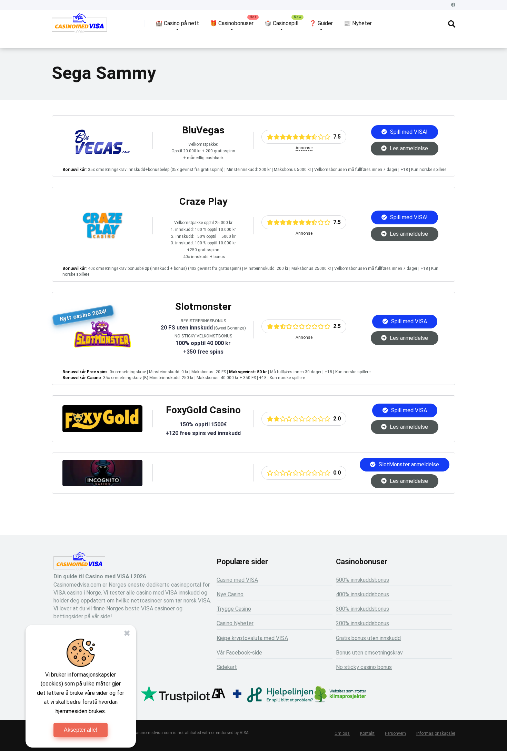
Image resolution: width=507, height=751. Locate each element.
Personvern (395, 733)
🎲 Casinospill (281, 23)
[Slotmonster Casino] (102, 346)
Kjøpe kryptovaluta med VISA (252, 638)
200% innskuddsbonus (362, 623)
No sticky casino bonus (364, 667)
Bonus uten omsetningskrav (369, 652)
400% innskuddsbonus (362, 594)
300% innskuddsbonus (362, 609)
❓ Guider (321, 23)
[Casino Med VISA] (79, 26)
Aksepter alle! (80, 730)
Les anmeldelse (408, 148)
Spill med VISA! (408, 132)
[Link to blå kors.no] (237, 700)
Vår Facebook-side (239, 652)
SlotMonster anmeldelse (408, 464)
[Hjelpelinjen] (280, 700)
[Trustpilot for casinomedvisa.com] (175, 700)
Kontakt (367, 733)
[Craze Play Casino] (102, 237)
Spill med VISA (408, 321)
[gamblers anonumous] (218, 700)
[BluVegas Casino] (102, 152)
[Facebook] (453, 5)
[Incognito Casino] (102, 484)
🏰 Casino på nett (177, 23)
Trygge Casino (234, 609)
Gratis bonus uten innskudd (368, 638)
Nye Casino (230, 594)
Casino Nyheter (235, 623)
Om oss (342, 733)
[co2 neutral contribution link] (340, 695)
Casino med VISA (237, 580)
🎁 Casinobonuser (232, 23)
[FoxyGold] (102, 430)
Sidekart (227, 667)
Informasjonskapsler (435, 733)
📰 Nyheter (358, 23)
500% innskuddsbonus (362, 580)
